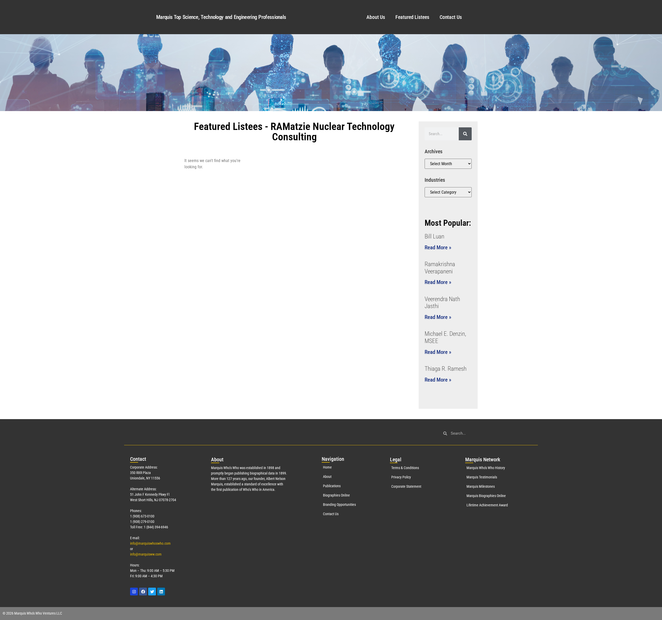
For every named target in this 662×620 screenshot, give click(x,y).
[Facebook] (143, 591)
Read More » (438, 247)
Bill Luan (434, 236)
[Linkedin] (161, 591)
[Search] (465, 133)
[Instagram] (134, 591)
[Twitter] (152, 591)
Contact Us (451, 17)
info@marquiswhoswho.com (150, 543)
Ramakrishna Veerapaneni (440, 268)
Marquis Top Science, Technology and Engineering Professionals (221, 17)
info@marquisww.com (146, 554)
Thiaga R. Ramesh (446, 368)
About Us (375, 17)
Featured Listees (412, 17)
